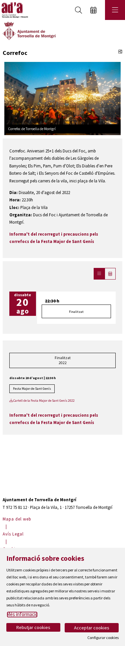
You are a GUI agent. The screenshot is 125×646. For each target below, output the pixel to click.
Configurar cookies (103, 638)
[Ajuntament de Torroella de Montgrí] (29, 30)
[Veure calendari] (110, 274)
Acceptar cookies (91, 628)
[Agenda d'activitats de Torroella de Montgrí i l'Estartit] (14, 10)
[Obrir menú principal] (115, 10)
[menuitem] (18, 519)
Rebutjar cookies (33, 627)
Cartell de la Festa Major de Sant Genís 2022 (44, 400)
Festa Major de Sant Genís (32, 388)
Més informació (22, 614)
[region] (62, 97)
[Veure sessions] (99, 274)
